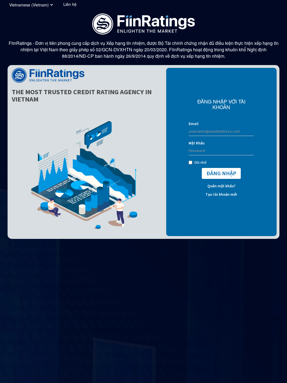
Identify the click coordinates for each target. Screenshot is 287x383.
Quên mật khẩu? (221, 185)
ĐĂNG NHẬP (221, 173)
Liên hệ (70, 4)
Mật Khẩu (197, 143)
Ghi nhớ (200, 162)
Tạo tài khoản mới (221, 194)
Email (193, 123)
